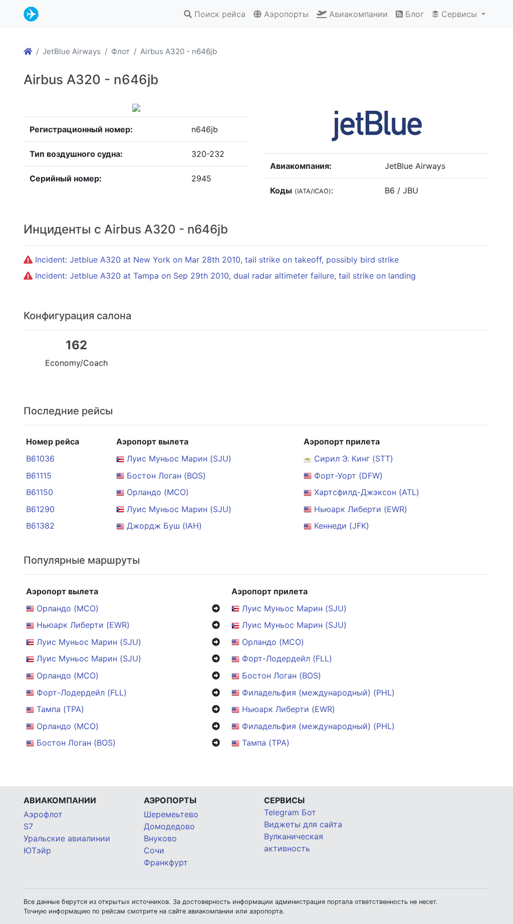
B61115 (39, 476)
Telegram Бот (290, 812)
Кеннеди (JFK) (341, 526)
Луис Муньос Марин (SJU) (179, 458)
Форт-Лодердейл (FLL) (287, 658)
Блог (413, 14)
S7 (28, 826)
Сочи (154, 850)
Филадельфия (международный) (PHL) (318, 692)
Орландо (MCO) (158, 492)
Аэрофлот (43, 814)
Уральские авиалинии (67, 838)
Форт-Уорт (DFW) (348, 476)
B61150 (39, 492)
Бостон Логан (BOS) (166, 476)
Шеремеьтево (171, 814)
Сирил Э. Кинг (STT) (353, 458)
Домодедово (169, 826)
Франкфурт (166, 862)
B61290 (40, 509)
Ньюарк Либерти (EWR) (360, 509)
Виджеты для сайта (303, 824)
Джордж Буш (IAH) (164, 526)
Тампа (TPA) (60, 709)
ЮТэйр (37, 850)
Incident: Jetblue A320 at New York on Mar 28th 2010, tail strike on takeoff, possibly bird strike (217, 260)
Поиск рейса (218, 14)
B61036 (40, 458)
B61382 (40, 526)
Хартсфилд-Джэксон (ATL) (366, 492)
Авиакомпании (357, 14)
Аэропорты (285, 14)
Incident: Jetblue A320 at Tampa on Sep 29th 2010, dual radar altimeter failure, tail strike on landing (225, 276)
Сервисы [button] (459, 14)
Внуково (160, 838)
